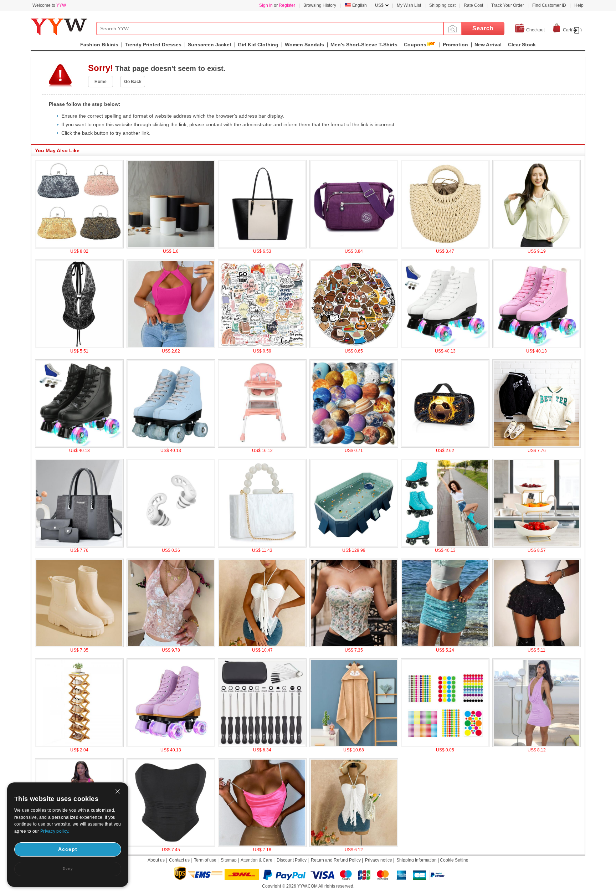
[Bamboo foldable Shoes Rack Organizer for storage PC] (79, 745)
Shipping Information (416, 860)
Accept (67, 849)
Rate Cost (473, 5)
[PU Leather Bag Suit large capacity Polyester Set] (79, 546)
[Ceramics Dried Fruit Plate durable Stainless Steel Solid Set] (536, 546)
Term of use (205, 860)
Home (100, 81)
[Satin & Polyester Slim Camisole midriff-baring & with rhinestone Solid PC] (262, 845)
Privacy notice (378, 860)
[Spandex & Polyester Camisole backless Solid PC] (353, 845)
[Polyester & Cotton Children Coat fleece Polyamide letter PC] (536, 446)
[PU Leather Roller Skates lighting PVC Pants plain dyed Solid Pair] (79, 446)
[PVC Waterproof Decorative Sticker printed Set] (353, 346)
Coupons (415, 44)
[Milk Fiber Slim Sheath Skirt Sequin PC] (445, 645)
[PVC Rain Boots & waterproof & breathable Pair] (79, 645)
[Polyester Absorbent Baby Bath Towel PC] (353, 745)
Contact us (179, 860)
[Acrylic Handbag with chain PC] (262, 546)
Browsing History (319, 5)
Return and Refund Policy (336, 860)
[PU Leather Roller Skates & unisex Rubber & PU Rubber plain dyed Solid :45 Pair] (445, 346)
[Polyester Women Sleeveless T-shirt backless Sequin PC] (79, 346)
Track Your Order (507, 5)
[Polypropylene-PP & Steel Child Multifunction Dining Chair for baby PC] (262, 446)
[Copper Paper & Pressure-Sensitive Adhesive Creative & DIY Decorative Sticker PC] (445, 745)
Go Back (133, 81)
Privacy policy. (55, 831)
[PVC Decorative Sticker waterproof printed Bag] (262, 346)
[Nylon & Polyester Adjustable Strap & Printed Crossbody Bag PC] (353, 247)
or (277, 5)
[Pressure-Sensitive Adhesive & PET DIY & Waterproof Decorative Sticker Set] (353, 446)
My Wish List (409, 5)
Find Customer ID (549, 5)
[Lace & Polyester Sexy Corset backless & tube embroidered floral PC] (353, 645)
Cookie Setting (454, 860)
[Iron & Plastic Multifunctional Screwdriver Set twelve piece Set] (262, 745)
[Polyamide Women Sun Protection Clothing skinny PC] (536, 247)
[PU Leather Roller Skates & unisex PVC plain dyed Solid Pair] (536, 346)
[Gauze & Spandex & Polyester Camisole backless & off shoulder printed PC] (262, 645)
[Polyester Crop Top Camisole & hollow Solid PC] (171, 346)
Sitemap (229, 860)
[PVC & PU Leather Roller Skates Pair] (171, 745)
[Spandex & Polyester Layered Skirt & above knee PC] (536, 645)
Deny (68, 868)
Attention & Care (256, 860)
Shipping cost (442, 5)
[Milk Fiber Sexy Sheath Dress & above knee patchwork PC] (536, 745)
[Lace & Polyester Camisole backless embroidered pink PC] (171, 645)
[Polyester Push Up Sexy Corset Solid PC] (171, 845)
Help (579, 5)
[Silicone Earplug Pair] (171, 546)
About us (156, 860)
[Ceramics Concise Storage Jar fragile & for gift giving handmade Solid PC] (171, 247)
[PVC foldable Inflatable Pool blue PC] (353, 546)
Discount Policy (292, 860)
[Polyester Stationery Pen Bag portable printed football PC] (445, 446)
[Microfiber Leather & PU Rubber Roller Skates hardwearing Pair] (445, 546)
